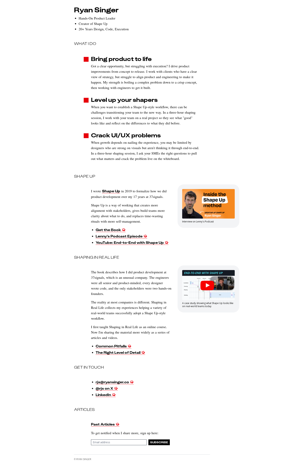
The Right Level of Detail (118, 352)
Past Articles (103, 424)
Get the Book (108, 230)
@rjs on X (104, 388)
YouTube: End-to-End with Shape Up (130, 242)
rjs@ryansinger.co (112, 382)
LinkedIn (103, 395)
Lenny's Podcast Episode (119, 236)
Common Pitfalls (111, 346)
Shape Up (111, 191)
